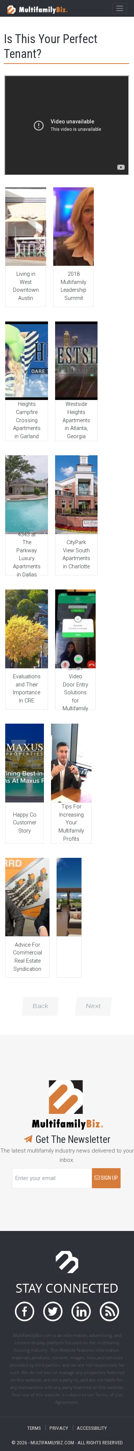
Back (40, 1005)
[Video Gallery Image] (25, 226)
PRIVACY (59, 1428)
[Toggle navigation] (119, 8)
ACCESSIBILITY (92, 1428)
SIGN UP (109, 1178)
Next (93, 1005)
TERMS (34, 1428)
